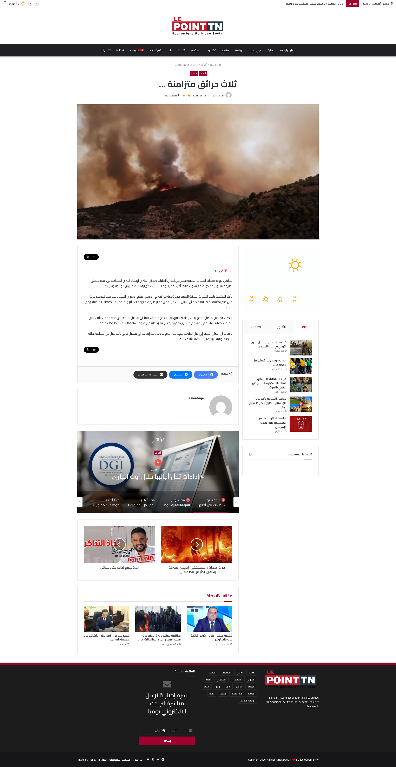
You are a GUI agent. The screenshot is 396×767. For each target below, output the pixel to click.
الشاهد (212, 672)
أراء (170, 50)
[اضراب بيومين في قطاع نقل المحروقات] (301, 366)
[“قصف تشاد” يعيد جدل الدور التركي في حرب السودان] (301, 347)
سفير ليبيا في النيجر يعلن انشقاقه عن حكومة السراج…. (106, 637)
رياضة (238, 50)
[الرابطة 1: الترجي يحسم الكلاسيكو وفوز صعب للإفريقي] (301, 424)
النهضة (251, 686)
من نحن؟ (137, 759)
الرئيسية (285, 50)
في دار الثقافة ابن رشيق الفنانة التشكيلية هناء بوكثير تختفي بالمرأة (269, 383)
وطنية (271, 50)
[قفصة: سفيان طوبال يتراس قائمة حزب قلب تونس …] (209, 618)
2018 (252, 672)
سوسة (251, 693)
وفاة (212, 693)
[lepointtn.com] (198, 26)
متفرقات (157, 50)
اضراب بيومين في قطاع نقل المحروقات (269, 362)
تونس (217, 686)
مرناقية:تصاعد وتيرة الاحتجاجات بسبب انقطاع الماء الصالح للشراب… (159, 637)
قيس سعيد (237, 693)
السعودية (226, 672)
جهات (194, 73)
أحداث (203, 64)
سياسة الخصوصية (119, 759)
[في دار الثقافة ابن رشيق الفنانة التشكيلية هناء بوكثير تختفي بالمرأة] (301, 384)
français (83, 759)
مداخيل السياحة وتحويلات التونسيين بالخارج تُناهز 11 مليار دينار (267, 403)
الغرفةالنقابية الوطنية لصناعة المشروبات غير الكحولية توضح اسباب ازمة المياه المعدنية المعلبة (158, 476)
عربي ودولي (255, 50)
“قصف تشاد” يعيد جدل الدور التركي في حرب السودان (268, 344)
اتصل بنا (102, 759)
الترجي (240, 672)
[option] (158, 472)
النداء (208, 679)
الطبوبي (251, 679)
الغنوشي (236, 679)
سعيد (206, 686)
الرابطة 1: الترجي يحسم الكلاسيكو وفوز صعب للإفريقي (272, 423)
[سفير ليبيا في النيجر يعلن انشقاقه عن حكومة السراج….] (106, 618)
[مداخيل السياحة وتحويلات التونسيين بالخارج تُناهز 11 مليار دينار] (301, 404)
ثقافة (181, 50)
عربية (93, 759)
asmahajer (218, 95)
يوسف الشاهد (247, 700)
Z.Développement (306, 759)
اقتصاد (225, 50)
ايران (228, 686)
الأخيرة (306, 327)
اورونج (239, 686)
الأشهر (281, 327)
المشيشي (221, 679)
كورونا (223, 693)
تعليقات (256, 327)
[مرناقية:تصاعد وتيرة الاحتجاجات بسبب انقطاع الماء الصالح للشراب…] (158, 618)
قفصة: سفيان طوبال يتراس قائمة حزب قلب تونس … (211, 637)
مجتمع (195, 50)
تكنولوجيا (210, 50)
